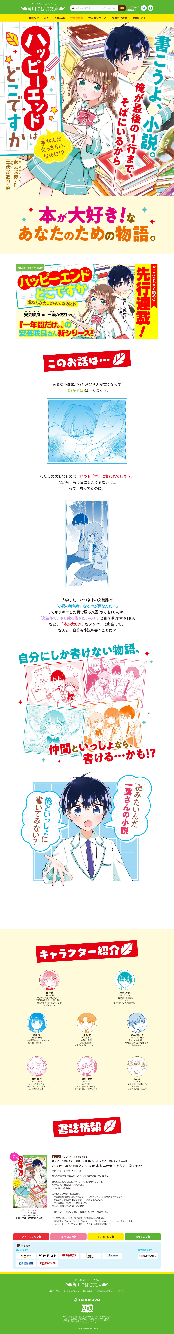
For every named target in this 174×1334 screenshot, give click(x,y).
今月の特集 (76, 18)
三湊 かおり (72, 1171)
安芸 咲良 (56, 1171)
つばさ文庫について (56, 1291)
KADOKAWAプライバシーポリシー (111, 1291)
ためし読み (67, 1236)
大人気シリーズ (97, 18)
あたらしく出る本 (54, 18)
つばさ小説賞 (119, 18)
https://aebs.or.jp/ (91, 1322)
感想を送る (141, 1236)
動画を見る (139, 18)
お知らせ (33, 18)
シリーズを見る (30, 1236)
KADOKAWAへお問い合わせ (81, 1291)
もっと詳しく (104, 1236)
